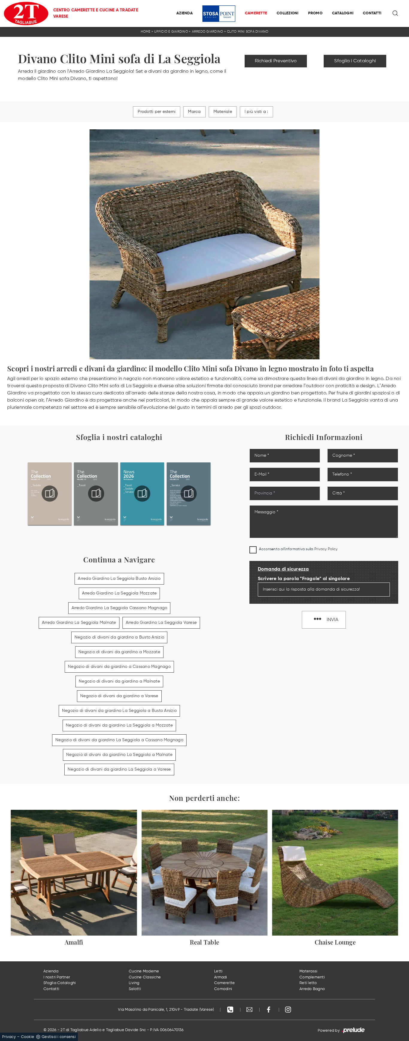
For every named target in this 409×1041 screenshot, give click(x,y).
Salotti (135, 989)
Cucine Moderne (144, 971)
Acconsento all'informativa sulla (298, 549)
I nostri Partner (56, 977)
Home (146, 31)
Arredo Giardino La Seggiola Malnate (79, 623)
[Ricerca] (396, 13)
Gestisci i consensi (59, 1037)
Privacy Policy (326, 549)
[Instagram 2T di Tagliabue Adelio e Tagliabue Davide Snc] (288, 1010)
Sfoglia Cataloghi (59, 983)
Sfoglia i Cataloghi (355, 61)
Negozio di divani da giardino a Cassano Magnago (119, 667)
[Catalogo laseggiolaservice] (189, 493)
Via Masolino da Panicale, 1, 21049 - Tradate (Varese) (166, 1010)
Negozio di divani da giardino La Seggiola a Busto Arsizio (119, 711)
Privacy (9, 1037)
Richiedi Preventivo (276, 61)
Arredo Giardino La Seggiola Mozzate (119, 593)
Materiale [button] (222, 112)
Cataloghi (342, 13)
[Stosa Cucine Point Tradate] (219, 13)
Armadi (220, 977)
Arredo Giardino (207, 31)
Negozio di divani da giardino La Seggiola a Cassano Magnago (119, 740)
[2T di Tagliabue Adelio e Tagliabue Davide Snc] (26, 13)
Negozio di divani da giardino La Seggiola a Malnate (119, 755)
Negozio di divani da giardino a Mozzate (119, 652)
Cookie (27, 1037)
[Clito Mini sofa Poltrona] (355, 74)
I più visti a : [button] (256, 112)
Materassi (308, 971)
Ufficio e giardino (171, 31)
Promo (315, 13)
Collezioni (288, 13)
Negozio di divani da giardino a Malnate (119, 681)
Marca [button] (194, 112)
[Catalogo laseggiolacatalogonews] (142, 493)
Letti (218, 971)
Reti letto (308, 983)
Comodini (223, 989)
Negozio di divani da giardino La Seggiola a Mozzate (119, 725)
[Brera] (276, 74)
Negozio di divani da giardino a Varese (119, 696)
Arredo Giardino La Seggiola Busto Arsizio (119, 579)
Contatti (372, 13)
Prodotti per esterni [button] (156, 112)
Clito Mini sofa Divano (248, 31)
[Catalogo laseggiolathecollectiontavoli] (96, 493)
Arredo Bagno (312, 989)
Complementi (312, 977)
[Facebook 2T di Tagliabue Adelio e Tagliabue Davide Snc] (269, 1010)
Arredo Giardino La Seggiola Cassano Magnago (119, 608)
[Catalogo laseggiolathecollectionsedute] (50, 493)
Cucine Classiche (145, 977)
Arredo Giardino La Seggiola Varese (161, 623)
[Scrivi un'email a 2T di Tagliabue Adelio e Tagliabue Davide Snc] (250, 1010)
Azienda (184, 13)
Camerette (256, 13)
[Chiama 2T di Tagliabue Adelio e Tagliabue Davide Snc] (230, 1010)
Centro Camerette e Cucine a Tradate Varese (95, 13)
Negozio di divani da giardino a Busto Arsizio (119, 637)
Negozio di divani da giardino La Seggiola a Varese (119, 769)
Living (134, 983)
